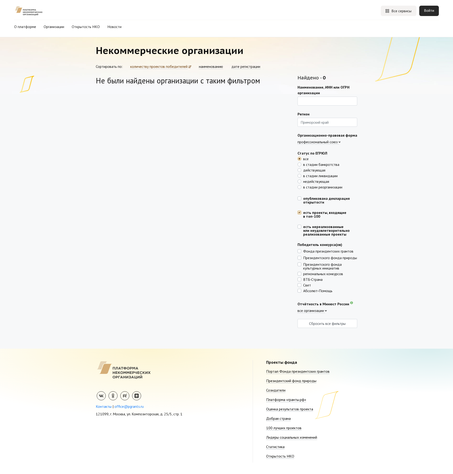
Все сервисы (401, 10)
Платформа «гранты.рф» (286, 399)
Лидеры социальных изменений (291, 437)
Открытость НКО (86, 26)
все (306, 158)
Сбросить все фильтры (327, 323)
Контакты (104, 406)
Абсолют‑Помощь (317, 290)
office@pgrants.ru (129, 406)
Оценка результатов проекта (289, 409)
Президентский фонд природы (291, 380)
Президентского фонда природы (330, 257)
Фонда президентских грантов (328, 251)
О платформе (25, 26)
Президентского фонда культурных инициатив (322, 266)
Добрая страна (278, 418)
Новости (114, 26)
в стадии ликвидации (320, 175)
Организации (54, 26)
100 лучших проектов (284, 427)
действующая (314, 170)
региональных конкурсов (323, 273)
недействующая (316, 181)
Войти (429, 10)
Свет (307, 285)
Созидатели (275, 390)
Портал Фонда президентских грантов (298, 371)
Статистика (275, 446)
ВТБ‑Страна (313, 279)
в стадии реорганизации (322, 187)
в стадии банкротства (321, 164)
